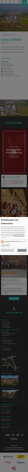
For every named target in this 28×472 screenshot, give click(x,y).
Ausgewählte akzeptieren (7, 250)
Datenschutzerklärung (19, 235)
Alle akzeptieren (22, 250)
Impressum (3, 237)
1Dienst (7, 242)
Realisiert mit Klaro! (22, 253)
